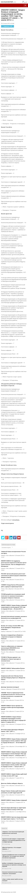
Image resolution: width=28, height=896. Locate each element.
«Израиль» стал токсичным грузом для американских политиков (13, 833)
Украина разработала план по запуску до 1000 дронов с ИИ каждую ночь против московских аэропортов (13, 857)
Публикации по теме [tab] (8, 544)
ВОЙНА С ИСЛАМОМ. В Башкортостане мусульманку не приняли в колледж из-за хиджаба (14, 866)
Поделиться (7, 26)
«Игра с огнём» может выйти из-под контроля (12, 880)
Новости (4, 828)
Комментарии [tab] (7, 547)
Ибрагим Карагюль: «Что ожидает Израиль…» (11, 849)
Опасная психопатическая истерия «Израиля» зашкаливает (12, 873)
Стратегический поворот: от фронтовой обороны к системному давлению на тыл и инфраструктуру (13, 841)
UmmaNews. (16, 520)
